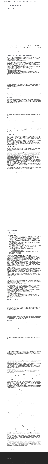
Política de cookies (9, 458)
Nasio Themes (28, 462)
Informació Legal (8, 454)
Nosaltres (31, 1)
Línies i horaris (19, 1)
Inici (14, 1)
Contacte (35, 1)
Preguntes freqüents (25, 1)
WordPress (35, 462)
